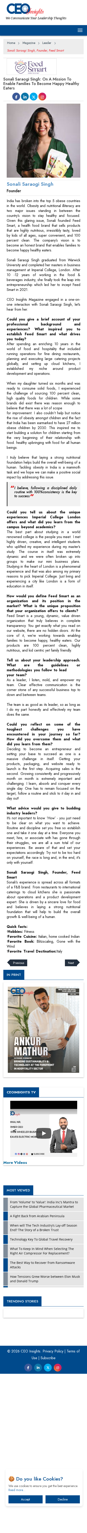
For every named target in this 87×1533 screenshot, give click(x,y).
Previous (18, 963)
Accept (25, 1499)
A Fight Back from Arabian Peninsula (37, 1216)
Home (11, 43)
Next (71, 963)
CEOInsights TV (21, 1092)
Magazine (29, 43)
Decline (63, 1499)
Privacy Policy (53, 1351)
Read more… (16, 1490)
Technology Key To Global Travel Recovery (41, 1239)
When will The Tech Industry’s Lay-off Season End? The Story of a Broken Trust (43, 1227)
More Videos (15, 1162)
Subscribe (48, 1358)
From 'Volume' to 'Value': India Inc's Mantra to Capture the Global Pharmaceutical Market (44, 1204)
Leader (46, 43)
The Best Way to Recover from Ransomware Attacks (42, 1264)
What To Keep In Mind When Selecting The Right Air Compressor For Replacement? (42, 1251)
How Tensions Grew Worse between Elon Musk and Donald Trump (45, 1278)
